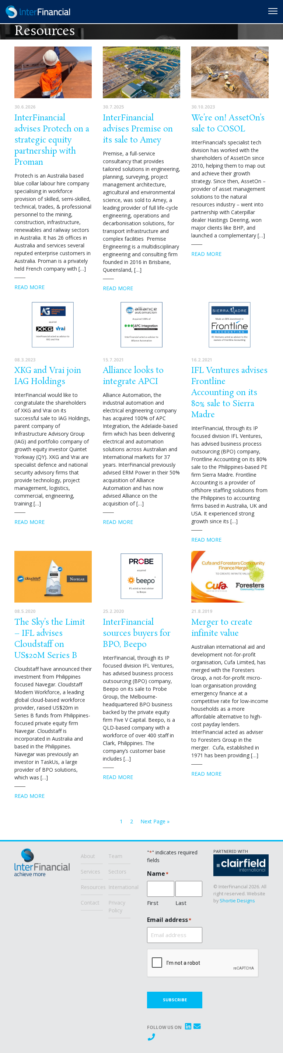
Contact (90, 902)
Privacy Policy (116, 906)
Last (180, 902)
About (88, 855)
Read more (29, 287)
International (119, 886)
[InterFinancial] (42, 865)
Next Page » (155, 821)
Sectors (117, 871)
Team (115, 855)
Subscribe (175, 999)
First (152, 902)
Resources (92, 886)
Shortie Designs (237, 900)
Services (90, 871)
